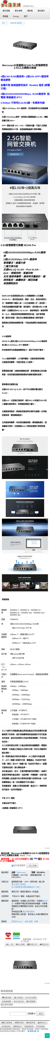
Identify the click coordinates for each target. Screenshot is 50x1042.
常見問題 (40, 1026)
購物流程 (20, 1023)
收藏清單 (31, 1023)
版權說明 (29, 1026)
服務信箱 (32, 1031)
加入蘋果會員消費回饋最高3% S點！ (26, 887)
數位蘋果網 (7, 1023)
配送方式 (45, 944)
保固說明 (6, 1026)
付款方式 (33, 944)
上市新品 (19, 998)
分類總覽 (31, 1001)
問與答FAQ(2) (17, 922)
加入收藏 (21, 944)
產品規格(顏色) (29, 912)
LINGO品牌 (31, 998)
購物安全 (18, 1026)
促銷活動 (7, 998)
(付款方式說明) (20, 884)
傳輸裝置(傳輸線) (16, 23)
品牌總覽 (7, 1001)
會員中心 (43, 1023)
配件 (3, 23)
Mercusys (21, 872)
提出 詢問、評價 (31, 922)
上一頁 (10, 944)
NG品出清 (19, 1001)
